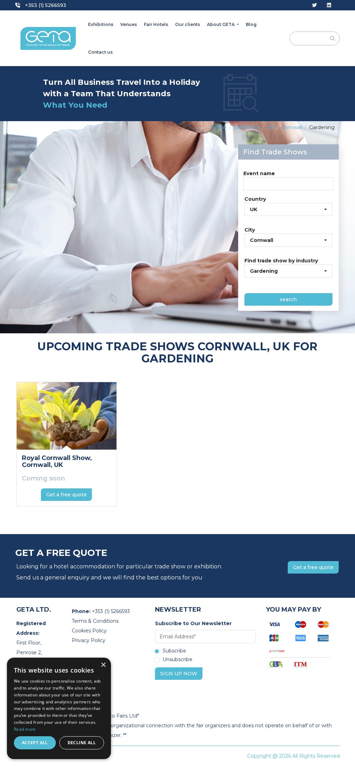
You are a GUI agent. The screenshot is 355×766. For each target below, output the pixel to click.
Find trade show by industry (281, 261)
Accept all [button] (35, 743)
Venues (128, 24)
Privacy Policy (88, 640)
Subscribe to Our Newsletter (193, 623)
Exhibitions (100, 24)
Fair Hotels (156, 24)
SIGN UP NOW (178, 673)
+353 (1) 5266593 (45, 5)
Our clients (187, 24)
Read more (25, 729)
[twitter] (314, 5)
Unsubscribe (177, 660)
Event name (259, 173)
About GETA (221, 24)
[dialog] (59, 708)
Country (255, 199)
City (249, 230)
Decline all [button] (82, 743)
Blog (251, 24)
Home (218, 127)
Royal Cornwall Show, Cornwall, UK (57, 461)
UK (270, 127)
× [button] (103, 665)
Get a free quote (66, 495)
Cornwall (292, 127)
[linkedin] (329, 5)
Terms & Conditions (95, 621)
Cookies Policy (89, 631)
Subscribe (174, 651)
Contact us (100, 52)
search (288, 299)
